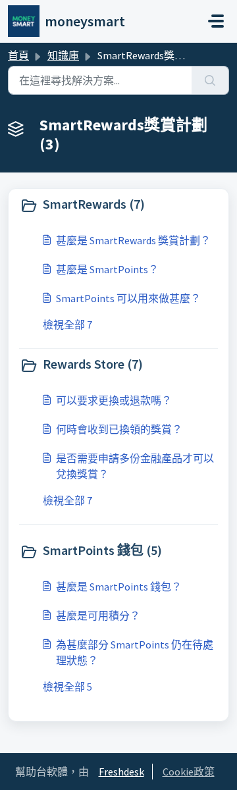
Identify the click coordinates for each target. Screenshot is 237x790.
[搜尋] (210, 80)
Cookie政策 (189, 771)
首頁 (18, 55)
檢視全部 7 (67, 324)
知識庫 (63, 55)
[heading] (118, 205)
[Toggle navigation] (216, 21)
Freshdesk (121, 771)
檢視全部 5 (67, 686)
